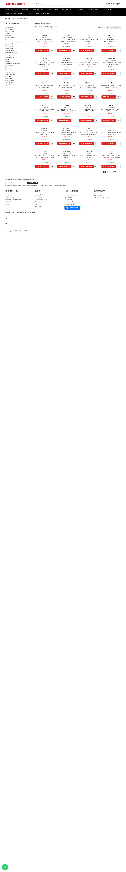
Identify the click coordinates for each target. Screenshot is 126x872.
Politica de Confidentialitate (58, 185)
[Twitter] (6, 219)
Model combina (53, 10)
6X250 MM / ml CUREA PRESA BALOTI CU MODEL (66, 133)
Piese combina (9, 50)
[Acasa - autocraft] (15, 4)
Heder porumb (93, 10)
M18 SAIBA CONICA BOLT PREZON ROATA (44, 87)
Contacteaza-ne (73, 207)
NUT (89, 35)
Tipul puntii (80, 10)
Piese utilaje (8, 78)
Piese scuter (8, 76)
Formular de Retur (42, 14)
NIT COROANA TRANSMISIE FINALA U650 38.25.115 (89, 133)
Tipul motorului (9, 31)
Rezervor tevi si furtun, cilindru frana (16, 42)
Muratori (8, 68)
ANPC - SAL (38, 206)
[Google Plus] (6, 221)
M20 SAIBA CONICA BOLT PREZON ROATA (66, 87)
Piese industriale (10, 74)
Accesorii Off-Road (10, 44)
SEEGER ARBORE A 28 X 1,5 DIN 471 (89, 40)
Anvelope (25, 10)
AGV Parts (44, 35)
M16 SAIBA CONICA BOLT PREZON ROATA (89, 110)
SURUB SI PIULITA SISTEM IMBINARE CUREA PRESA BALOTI (66, 40)
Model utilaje (67, 10)
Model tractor (38, 10)
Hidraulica (8, 59)
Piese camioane (9, 72)
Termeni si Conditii (10, 197)
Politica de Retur (39, 197)
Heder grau (106, 10)
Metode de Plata (40, 195)
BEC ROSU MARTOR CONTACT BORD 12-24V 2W (111, 87)
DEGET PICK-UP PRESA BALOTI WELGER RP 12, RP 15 (44, 63)
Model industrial (25, 14)
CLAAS (67, 105)
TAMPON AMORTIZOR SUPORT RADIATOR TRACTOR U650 (111, 156)
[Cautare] (69, 4)
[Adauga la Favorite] (52, 50)
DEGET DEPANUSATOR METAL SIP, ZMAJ (89, 156)
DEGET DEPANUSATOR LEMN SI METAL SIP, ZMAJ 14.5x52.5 (88, 63)
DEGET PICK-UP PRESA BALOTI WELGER (111, 133)
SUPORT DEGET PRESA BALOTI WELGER (67, 156)
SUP (44, 152)
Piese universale (10, 29)
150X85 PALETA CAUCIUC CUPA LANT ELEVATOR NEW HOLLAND (111, 63)
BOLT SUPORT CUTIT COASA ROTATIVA (44, 133)
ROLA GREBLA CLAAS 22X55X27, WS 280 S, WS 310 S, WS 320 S (66, 110)
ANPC (36, 204)
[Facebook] (6, 216)
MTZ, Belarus (9, 65)
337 (114, 172)
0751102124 (100, 195)
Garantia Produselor (41, 199)
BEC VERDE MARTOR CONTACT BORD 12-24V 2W (111, 110)
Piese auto (8, 70)
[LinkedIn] (6, 223)
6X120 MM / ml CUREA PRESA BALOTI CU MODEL (66, 63)
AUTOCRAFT (111, 35)
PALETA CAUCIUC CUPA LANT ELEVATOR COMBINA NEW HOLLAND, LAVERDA (88, 87)
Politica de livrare (10, 202)
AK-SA (111, 82)
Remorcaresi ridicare (11, 52)
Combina (8, 35)
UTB (89, 128)
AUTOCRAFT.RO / (11, 18)
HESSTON (44, 105)
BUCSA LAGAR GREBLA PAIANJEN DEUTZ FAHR (111, 40)
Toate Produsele (11, 10)
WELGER (44, 59)
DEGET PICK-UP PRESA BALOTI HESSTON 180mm (44, 110)
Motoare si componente (12, 63)
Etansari (7, 40)
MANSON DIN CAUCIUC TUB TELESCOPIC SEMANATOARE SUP (44, 156)
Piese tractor (9, 46)
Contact (7, 204)
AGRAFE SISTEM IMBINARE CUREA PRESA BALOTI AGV (44, 40)
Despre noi (8, 195)
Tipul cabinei (10, 14)
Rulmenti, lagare (10, 80)
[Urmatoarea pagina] (118, 172)
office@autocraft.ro (103, 198)
